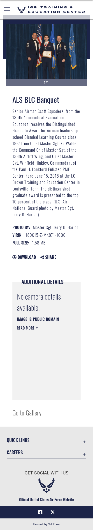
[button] (7, 9)
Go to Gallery (27, 412)
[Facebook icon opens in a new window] (40, 512)
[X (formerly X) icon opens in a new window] (52, 512)
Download (26, 257)
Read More (26, 328)
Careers (15, 452)
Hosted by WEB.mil (46, 524)
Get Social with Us (46, 473)
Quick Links (18, 440)
